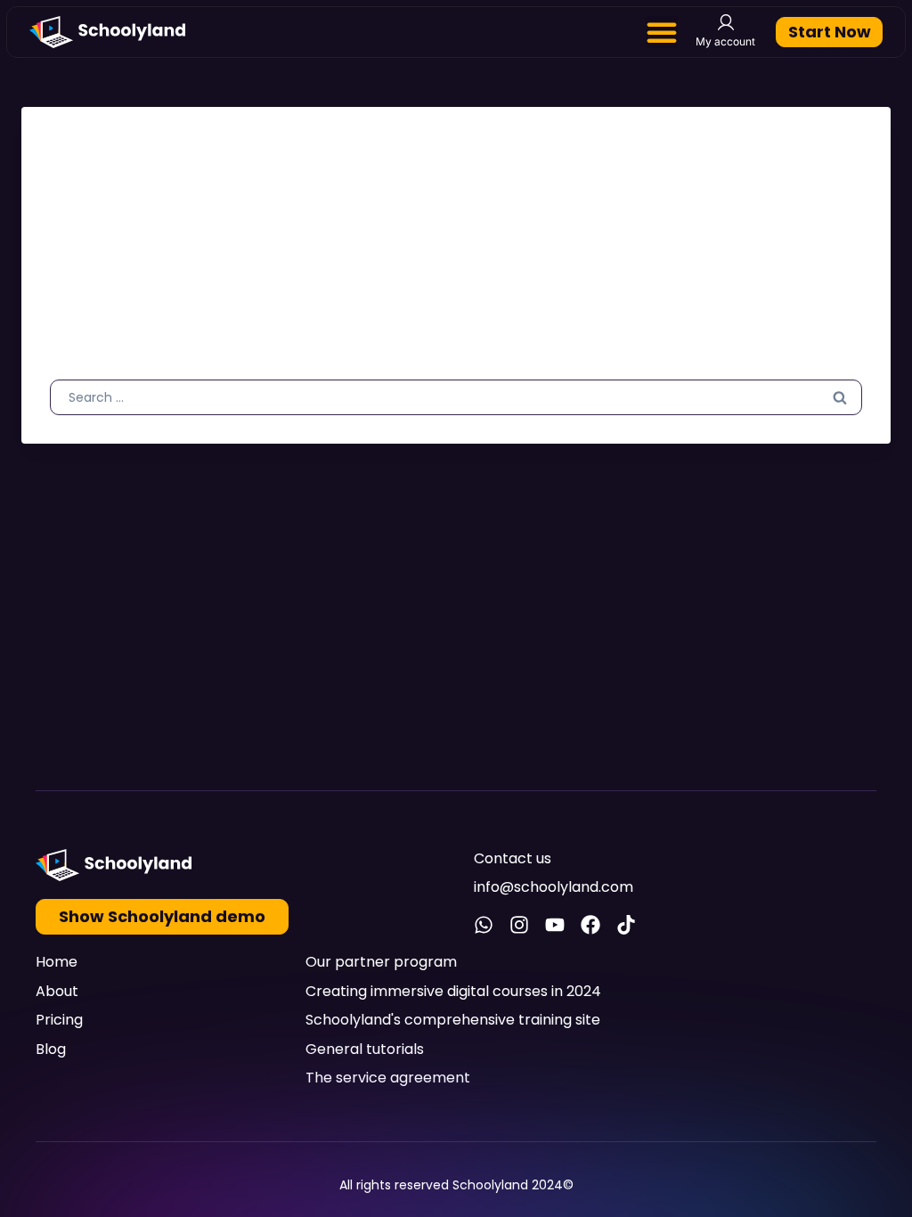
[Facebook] (590, 925)
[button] (662, 32)
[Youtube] (555, 925)
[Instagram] (519, 925)
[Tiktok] (626, 925)
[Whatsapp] (483, 925)
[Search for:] (456, 396)
